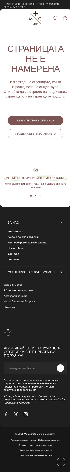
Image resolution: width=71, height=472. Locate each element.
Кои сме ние (15, 231)
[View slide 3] (40, 196)
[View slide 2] (35, 196)
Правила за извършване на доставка (34, 450)
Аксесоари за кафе (15, 296)
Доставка (13, 254)
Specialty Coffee (13, 285)
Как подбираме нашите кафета (27, 242)
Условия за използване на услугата (34, 455)
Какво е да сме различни (23, 237)
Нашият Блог (16, 248)
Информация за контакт (48, 445)
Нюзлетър (10, 307)
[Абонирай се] (57, 373)
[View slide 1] (31, 196)
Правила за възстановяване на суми (34, 460)
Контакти (13, 259)
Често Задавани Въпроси (19, 301)
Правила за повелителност (21, 445)
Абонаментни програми (18, 290)
